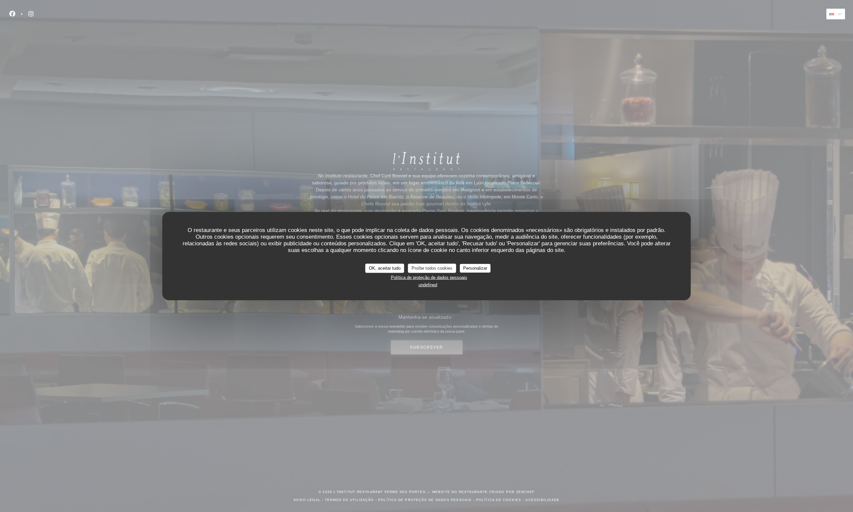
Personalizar (475, 268)
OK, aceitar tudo (385, 268)
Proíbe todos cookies (432, 268)
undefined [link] (428, 284)
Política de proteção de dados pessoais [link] (429, 277)
